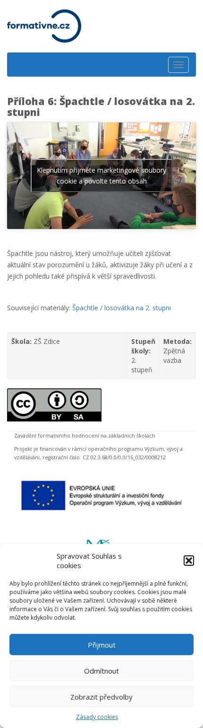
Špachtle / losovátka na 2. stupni (121, 307)
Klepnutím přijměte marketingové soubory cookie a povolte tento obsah (101, 175)
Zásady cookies (97, 717)
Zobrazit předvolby (101, 697)
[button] (189, 560)
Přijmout (102, 644)
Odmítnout (101, 670)
